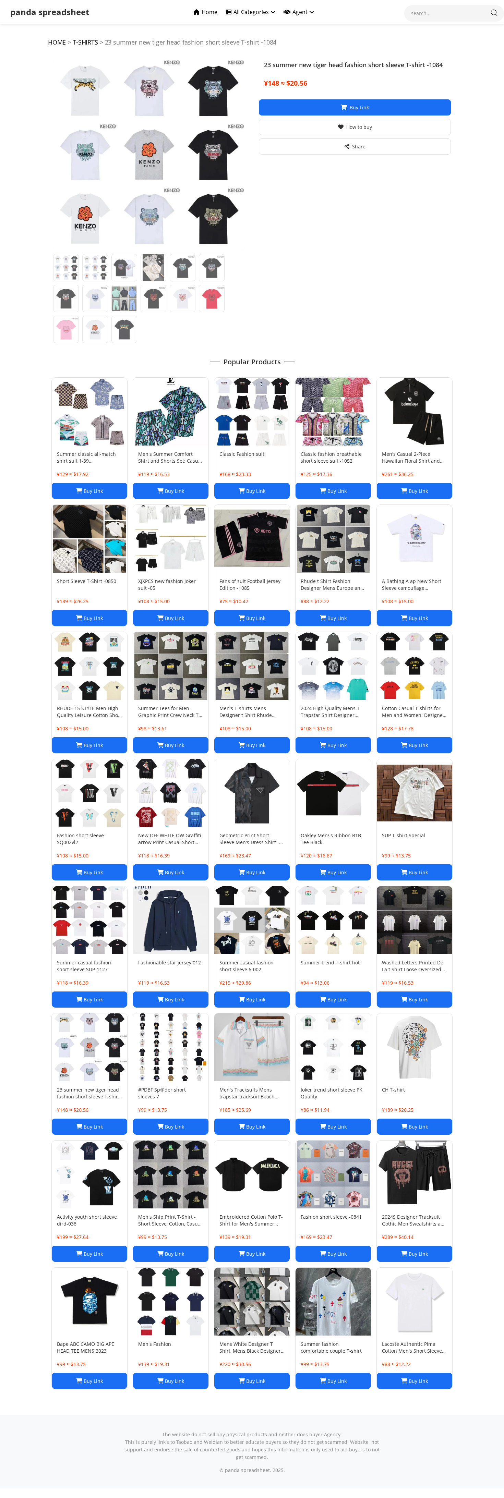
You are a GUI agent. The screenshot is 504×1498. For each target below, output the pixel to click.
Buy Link (359, 107)
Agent (300, 12)
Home (209, 12)
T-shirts (85, 42)
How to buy (359, 127)
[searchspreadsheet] (494, 13)
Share (358, 146)
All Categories (251, 12)
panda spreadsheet (49, 11)
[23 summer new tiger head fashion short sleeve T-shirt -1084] (149, 155)
